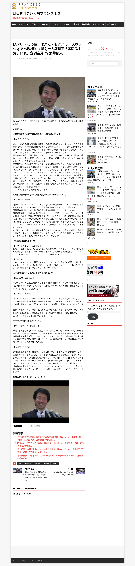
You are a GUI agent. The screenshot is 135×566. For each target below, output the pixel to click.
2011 (109, 55)
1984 (118, 52)
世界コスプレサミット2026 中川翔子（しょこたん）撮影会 (109, 209)
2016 (93, 49)
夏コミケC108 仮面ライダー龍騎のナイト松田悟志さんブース (109, 232)
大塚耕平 (37, 463)
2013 (112, 55)
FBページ (90, 323)
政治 (21, 24)
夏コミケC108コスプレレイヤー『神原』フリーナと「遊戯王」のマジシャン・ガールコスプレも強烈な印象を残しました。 (104, 144)
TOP (14, 24)
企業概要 (75, 24)
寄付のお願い (112, 24)
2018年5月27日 (20, 58)
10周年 (108, 52)
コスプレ (65, 24)
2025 (88, 55)
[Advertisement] (67, 33)
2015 (115, 52)
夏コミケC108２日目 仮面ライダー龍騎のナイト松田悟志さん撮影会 (109, 128)
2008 (106, 55)
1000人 (89, 49)
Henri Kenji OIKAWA (34, 58)
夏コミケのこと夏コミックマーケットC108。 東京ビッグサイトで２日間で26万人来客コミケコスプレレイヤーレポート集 (104, 112)
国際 (34, 24)
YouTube (43, 24)
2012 (102, 52)
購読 (93, 316)
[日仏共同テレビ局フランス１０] (27, 7)
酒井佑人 (55, 463)
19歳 (105, 52)
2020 (91, 55)
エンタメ (55, 24)
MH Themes (41, 561)
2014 (104, 48)
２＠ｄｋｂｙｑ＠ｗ (113, 49)
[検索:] (104, 63)
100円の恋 (97, 49)
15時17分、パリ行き (99, 55)
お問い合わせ (98, 24)
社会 (27, 24)
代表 (20, 463)
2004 (112, 52)
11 (99, 52)
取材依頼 (86, 24)
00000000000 (94, 52)
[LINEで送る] (35, 426)
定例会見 (46, 463)
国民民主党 (28, 463)
